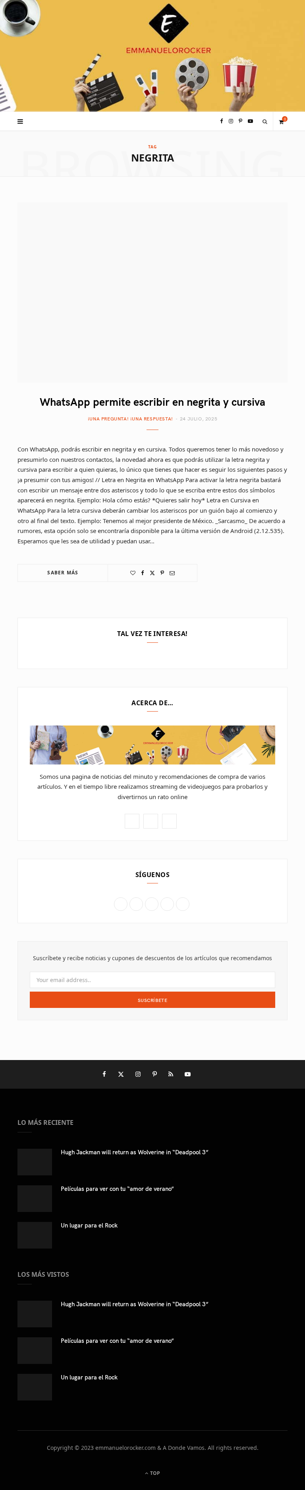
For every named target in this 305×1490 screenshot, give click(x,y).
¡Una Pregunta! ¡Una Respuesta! (130, 418)
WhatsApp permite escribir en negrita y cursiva (152, 401)
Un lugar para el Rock (89, 1225)
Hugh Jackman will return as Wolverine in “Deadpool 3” (134, 1152)
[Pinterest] (162, 573)
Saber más (62, 572)
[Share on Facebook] (142, 573)
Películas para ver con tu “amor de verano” (117, 1188)
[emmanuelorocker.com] (153, 56)
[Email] (172, 573)
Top (154, 1473)
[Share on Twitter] (152, 573)
